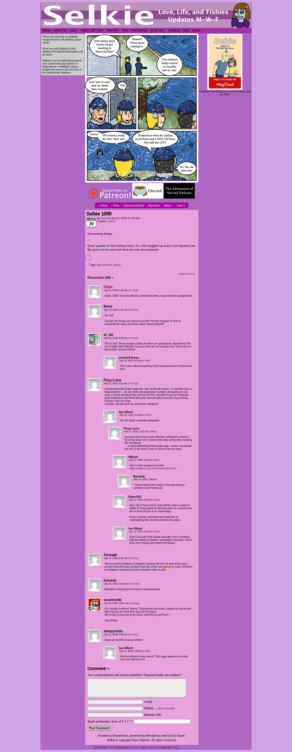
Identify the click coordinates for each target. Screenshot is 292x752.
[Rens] (95, 311)
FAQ (125, 30)
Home (46, 30)
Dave (104, 218)
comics (112, 221)
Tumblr (174, 30)
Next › (168, 205)
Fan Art (113, 30)
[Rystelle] (124, 481)
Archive (60, 30)
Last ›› (181, 205)
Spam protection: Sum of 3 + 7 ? (109, 721)
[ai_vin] (95, 340)
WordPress (135, 747)
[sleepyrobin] (95, 636)
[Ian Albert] (110, 417)
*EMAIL (159, 708)
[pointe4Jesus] (110, 362)
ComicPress (152, 747)
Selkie (111, 747)
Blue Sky (157, 30)
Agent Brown (104, 264)
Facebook (139, 30)
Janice (117, 264)
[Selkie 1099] (141, 181)
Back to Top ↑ (186, 747)
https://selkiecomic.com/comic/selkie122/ (152, 468)
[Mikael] (119, 462)
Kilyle (108, 287)
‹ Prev (115, 205)
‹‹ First (102, 205)
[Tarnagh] (95, 560)
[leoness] (95, 585)
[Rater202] (119, 502)
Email (196, 30)
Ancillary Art (92, 30)
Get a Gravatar (166, 708)
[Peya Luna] (95, 385)
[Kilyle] (95, 297)
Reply (135, 290)
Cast (74, 30)
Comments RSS (186, 273)
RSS (186, 30)
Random (154, 205)
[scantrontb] (95, 605)
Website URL (153, 714)
